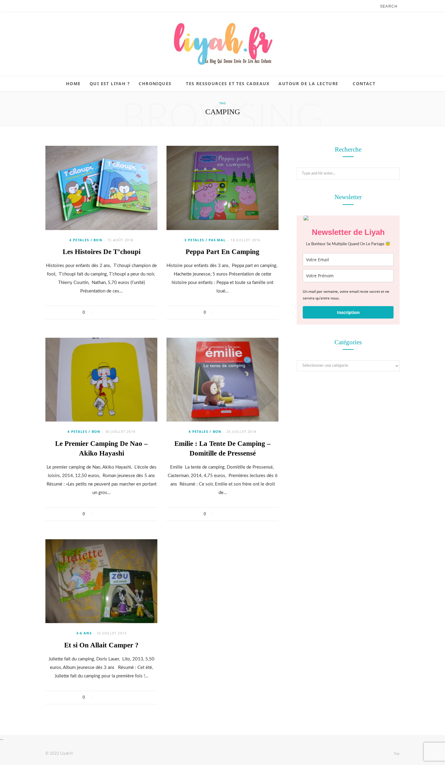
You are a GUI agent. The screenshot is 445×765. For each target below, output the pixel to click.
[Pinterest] (115, 312)
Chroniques (155, 83)
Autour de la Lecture (308, 83)
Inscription (348, 312)
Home (73, 83)
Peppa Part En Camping (222, 252)
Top (396, 753)
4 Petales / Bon (85, 240)
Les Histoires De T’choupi (101, 252)
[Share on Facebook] (100, 312)
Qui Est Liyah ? (110, 83)
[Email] (123, 312)
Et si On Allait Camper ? (101, 645)
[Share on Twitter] (108, 312)
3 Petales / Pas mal (205, 240)
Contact (364, 83)
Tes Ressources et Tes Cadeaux (228, 83)
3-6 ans (84, 633)
